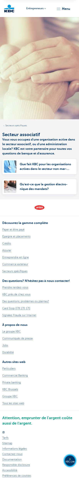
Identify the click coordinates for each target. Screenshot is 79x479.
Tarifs (5, 437)
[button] (63, 8)
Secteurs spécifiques (16, 125)
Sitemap (7, 443)
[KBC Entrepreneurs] (9, 8)
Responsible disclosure (16, 464)
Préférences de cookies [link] (16, 475)
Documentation (12, 459)
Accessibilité (9, 470)
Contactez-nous (12, 454)
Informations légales (14, 448)
